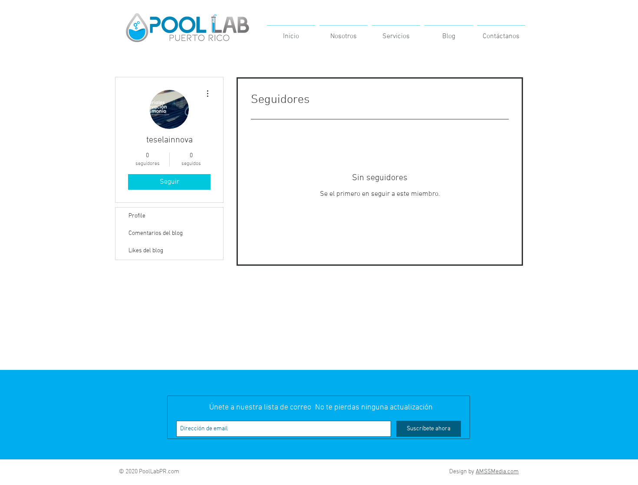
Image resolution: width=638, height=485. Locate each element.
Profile (136, 216)
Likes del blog (145, 250)
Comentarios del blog (155, 233)
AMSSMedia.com (497, 471)
